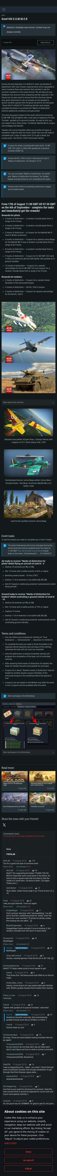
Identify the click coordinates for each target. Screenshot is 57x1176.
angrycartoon (12, 1076)
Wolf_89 (6, 861)
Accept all (28, 1160)
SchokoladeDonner (11, 966)
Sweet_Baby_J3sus (14, 983)
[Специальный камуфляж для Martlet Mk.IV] (28, 463)
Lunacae (6, 1101)
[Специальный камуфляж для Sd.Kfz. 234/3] (28, 504)
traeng (9, 973)
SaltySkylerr (11, 888)
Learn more (10, 1142)
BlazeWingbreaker (14, 925)
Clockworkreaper (10, 1035)
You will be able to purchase (30, 551)
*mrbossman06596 (14, 1044)
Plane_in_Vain (9, 995)
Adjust (28, 1168)
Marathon (46, 42)
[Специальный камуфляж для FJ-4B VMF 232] (28, 423)
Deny (28, 1151)
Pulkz (5, 901)
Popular (10, 854)
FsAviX (6, 1005)
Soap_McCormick (13, 956)
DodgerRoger (11, 910)
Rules (8, 849)
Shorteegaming (9, 1086)
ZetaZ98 (6, 1064)
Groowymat (8, 938)
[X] (4, 825)
